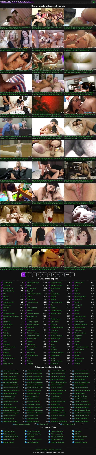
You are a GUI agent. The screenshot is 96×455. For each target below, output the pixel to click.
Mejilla (29, 285)
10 (57, 274)
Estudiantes (30, 327)
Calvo (5, 341)
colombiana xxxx (8, 418)
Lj (51, 316)
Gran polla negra (32, 302)
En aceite (30, 364)
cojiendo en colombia (34, 390)
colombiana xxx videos (81, 416)
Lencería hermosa (80, 296)
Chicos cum (78, 330)
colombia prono (56, 396)
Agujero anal (7, 305)
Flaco (52, 291)
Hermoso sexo (31, 338)
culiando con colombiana (59, 421)
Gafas (5, 338)
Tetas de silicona (8, 291)
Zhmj (28, 358)
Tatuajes (53, 296)
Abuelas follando (8, 442)
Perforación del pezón (81, 347)
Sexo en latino (79, 439)
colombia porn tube (33, 396)
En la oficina (55, 364)
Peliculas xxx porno (9, 434)
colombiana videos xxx (58, 413)
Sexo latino (30, 437)
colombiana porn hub (57, 410)
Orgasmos (6, 285)
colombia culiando (56, 393)
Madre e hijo (78, 361)
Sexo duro (54, 308)
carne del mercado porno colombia (82, 382)
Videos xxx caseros (80, 437)
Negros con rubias (56, 336)
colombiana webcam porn (82, 413)
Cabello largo (55, 294)
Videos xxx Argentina (33, 431)
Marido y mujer (8, 364)
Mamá (5, 310)
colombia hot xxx (79, 393)
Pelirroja (6, 333)
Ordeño (76, 313)
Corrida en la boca (9, 358)
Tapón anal (54, 341)
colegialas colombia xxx (58, 390)
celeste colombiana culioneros (11, 388)
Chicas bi (54, 324)
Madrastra (54, 350)
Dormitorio (54, 333)
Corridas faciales (56, 310)
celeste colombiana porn (35, 388)
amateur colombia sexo (81, 374)
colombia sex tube (33, 399)
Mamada (77, 294)
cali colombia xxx (79, 379)
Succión (29, 310)
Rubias (5, 299)
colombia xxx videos (33, 404)
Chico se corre (31, 288)
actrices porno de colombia (11, 371)
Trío (52, 305)
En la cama (78, 299)
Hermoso (30, 341)
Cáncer (53, 344)
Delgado (53, 299)
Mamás (76, 310)
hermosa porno (79, 322)
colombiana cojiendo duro (35, 407)
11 (62, 274)
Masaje (76, 355)
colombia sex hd (8, 399)
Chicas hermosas (56, 282)
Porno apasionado (33, 282)
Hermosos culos (56, 313)
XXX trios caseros (8, 439)
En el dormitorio (32, 308)
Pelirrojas (77, 338)
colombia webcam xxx (81, 402)
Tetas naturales (55, 288)
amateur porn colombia (58, 376)
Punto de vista (55, 338)
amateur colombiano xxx (34, 376)
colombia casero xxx (33, 393)
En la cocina (31, 352)
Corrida (29, 361)
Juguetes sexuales (33, 324)
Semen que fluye (32, 355)
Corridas (6, 308)
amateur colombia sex (58, 374)
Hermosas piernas (33, 313)
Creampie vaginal (32, 322)
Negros (76, 344)
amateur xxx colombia (34, 379)
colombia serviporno (80, 396)
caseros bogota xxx (80, 385)
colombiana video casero (35, 413)
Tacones (77, 308)
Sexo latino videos (9, 431)
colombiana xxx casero (58, 416)
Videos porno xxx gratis (10, 437)
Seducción (30, 350)
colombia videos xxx (33, 402)
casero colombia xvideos (35, 385)
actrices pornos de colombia (35, 371)
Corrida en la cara (56, 361)
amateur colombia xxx (10, 376)
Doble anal (6, 350)
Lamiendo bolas (79, 327)
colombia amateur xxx (10, 393)
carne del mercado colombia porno (35, 382)
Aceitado (6, 352)
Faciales (77, 302)
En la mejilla (31, 344)
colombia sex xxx (56, 399)
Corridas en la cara (33, 333)
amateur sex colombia (81, 376)
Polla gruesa (7, 355)
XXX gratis (77, 431)
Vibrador (77, 341)
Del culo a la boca (80, 316)
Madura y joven (32, 316)
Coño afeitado (7, 282)
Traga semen (78, 319)
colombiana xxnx (32, 416)
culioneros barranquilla (22, 424)
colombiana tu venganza (11, 413)
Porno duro (54, 330)
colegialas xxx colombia (82, 390)
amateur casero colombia (11, 374)
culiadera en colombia (10, 421)
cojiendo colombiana (81, 388)
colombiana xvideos (9, 416)
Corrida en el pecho (33, 336)
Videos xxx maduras (57, 437)
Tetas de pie (54, 322)
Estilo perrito (78, 305)
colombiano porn (32, 418)
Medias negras (55, 319)
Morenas (6, 296)
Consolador (7, 336)
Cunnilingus (31, 299)
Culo (28, 305)
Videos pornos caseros (34, 439)
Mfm (4, 319)
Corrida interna (79, 350)
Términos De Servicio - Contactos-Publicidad (48, 449)
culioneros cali (43, 424)
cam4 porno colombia (10, 382)
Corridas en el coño (57, 327)
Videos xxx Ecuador (80, 442)
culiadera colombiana (81, 418)
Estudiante (6, 327)
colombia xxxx (55, 404)
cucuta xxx (54, 418)
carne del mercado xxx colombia (11, 385)
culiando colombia (33, 421)
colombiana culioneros (81, 407)
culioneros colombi (69, 424)
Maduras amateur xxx (34, 434)
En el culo (77, 352)
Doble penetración (9, 313)
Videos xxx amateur (57, 431)
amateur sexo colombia (10, 379)
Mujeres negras (79, 358)
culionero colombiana (81, 421)
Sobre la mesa (7, 324)
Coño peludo (31, 330)
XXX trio (77, 434)
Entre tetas (6, 344)
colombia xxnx (7, 404)
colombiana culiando (57, 407)
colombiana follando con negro (35, 410)
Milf (4, 294)
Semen (76, 285)
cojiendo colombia (56, 388)
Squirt (5, 361)
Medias (29, 296)
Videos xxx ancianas (57, 442)
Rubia (76, 291)
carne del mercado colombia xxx (59, 382)
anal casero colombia (57, 379)
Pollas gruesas (55, 355)
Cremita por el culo (9, 347)
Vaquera (29, 319)
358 (67, 274)
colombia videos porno (10, 402)
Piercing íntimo (31, 347)
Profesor (77, 364)
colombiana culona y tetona (11, 410)
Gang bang (78, 336)
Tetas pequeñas (8, 288)
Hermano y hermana (81, 324)
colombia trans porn (80, 399)
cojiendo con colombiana (11, 390)
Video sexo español (57, 434)
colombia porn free (9, 396)
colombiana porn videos (82, 410)
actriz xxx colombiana (81, 371)
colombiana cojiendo (10, 407)
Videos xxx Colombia (16, 1)
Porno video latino (33, 442)
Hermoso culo (78, 282)
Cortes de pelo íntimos (34, 294)
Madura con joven (80, 333)
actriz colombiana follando (59, 371)
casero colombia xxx (57, 385)
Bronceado (6, 322)
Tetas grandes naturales (10, 316)
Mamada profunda (56, 285)
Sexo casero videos (57, 439)
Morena (76, 288)
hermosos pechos (56, 302)
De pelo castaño (8, 302)
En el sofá (30, 291)
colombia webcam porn (58, 402)
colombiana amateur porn (82, 404)
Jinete (5, 330)
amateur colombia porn (34, 374)
